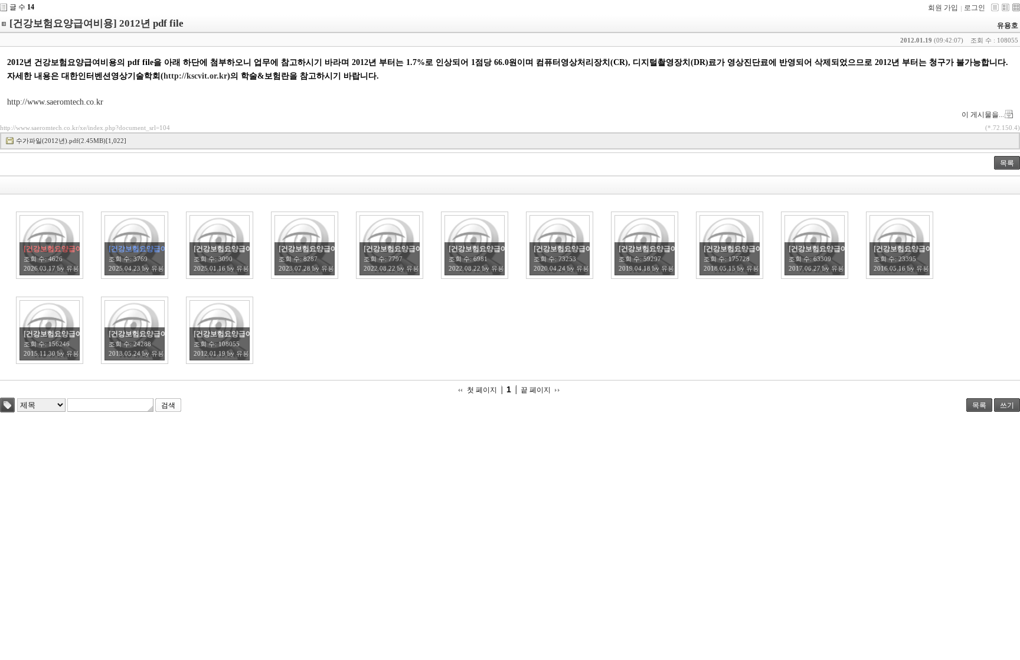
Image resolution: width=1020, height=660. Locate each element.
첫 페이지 (482, 390)
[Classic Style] (995, 7)
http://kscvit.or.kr (195, 75)
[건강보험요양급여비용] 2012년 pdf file (96, 23)
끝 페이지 (536, 390)
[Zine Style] (1005, 7)
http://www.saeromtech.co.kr (55, 101)
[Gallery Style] (1016, 7)
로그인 (974, 8)
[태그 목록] (7, 405)
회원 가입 (943, 8)
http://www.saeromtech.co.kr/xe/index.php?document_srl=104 (85, 127)
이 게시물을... (983, 114)
